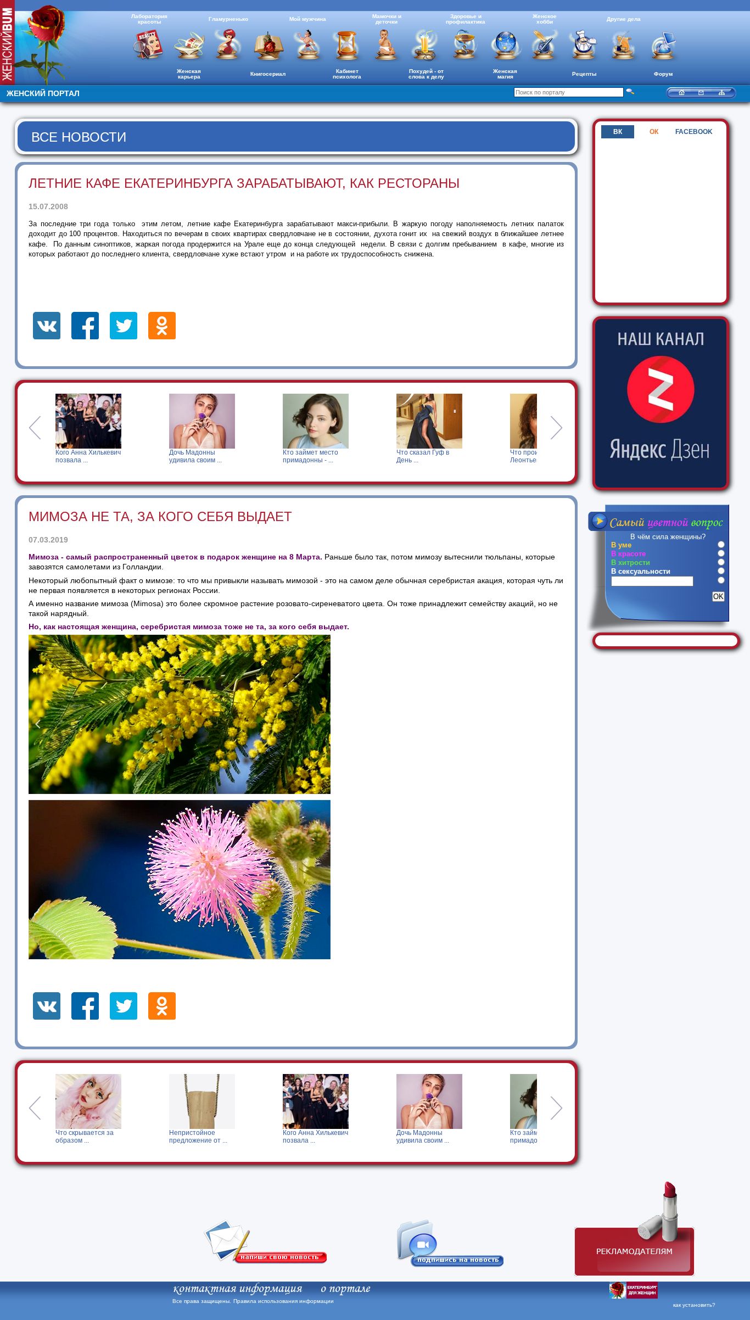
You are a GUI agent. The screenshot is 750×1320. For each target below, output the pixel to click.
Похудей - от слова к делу (426, 74)
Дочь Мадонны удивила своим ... (174, 456)
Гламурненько (228, 19)
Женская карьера (189, 74)
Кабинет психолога (347, 74)
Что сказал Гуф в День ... (402, 456)
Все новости (78, 137)
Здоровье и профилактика (465, 19)
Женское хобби (545, 19)
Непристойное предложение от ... (87, 1136)
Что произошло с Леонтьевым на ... (516, 456)
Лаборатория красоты (149, 19)
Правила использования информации (283, 1301)
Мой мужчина (307, 19)
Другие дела (624, 19)
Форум (663, 74)
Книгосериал (268, 74)
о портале (345, 1289)
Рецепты (584, 74)
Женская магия (505, 74)
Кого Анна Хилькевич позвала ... (67, 456)
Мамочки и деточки (386, 19)
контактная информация (236, 1289)
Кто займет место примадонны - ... (289, 456)
